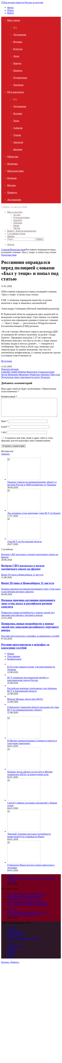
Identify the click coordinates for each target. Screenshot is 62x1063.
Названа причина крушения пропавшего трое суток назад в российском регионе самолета (28, 603)
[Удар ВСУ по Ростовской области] (23, 539)
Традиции (18, 85)
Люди (16, 56)
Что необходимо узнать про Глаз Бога (26, 893)
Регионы (12, 178)
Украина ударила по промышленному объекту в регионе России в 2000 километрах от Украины (32, 483)
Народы (17, 63)
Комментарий (9, 396)
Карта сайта (13, 930)
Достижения (19, 34)
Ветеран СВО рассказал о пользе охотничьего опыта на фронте (22, 567)
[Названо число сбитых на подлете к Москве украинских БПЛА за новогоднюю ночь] (23, 769)
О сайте (11, 928)
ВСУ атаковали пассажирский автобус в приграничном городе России (28, 679)
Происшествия (15, 171)
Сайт (3, 432)
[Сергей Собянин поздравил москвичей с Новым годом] (23, 800)
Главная (5, 249)
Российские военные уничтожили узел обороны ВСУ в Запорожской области (32, 689)
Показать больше (10, 369)
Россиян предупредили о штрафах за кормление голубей (25, 646)
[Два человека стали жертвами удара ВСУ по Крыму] (23, 510)
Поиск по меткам (16, 936)
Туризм (17, 135)
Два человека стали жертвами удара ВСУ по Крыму (34, 513)
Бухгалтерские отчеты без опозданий (26, 902)
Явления (17, 149)
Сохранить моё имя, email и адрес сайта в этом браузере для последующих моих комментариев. (27, 439)
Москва (11, 185)
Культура (17, 49)
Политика (12, 163)
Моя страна (13, 20)
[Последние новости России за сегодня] (22, 2)
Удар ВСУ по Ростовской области (24, 541)
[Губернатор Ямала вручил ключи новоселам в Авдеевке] (23, 862)
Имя (4, 421)
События (17, 128)
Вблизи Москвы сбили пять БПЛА (25, 699)
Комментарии (14, 659)
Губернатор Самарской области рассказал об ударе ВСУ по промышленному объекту (33, 708)
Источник (6, 361)
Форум (10, 244)
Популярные (13, 656)
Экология (18, 142)
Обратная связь (15, 933)
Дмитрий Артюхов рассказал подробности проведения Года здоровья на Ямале (29, 835)
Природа (17, 70)
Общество (12, 156)
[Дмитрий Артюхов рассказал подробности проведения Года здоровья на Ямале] (23, 831)
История (17, 42)
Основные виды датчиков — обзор (25, 899)
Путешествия (20, 77)
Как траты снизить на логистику (24, 896)
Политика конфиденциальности (23, 938)
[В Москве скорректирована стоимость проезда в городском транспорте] (23, 738)
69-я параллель (15, 92)
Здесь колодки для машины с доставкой (27, 904)
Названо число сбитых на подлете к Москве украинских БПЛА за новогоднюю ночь (30, 773)
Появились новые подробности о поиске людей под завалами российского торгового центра (30, 627)
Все (15, 27)
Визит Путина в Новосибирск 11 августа (27, 583)
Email (5, 426)
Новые (10, 653)
